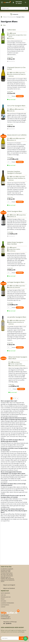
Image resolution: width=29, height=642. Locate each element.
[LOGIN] (13, 2)
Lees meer (10, 57)
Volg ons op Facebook (9, 593)
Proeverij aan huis (6, 602)
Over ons (3, 600)
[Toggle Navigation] (2, 2)
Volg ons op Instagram (9, 590)
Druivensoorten (11, 17)
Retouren (3, 606)
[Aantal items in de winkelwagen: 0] (25, 2)
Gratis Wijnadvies (5, 598)
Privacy (3, 604)
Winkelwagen (20, 96)
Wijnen (5, 17)
